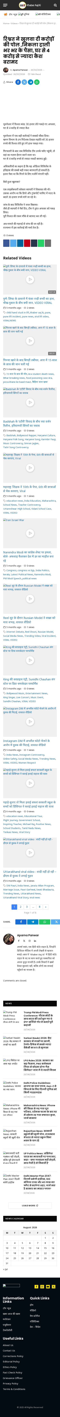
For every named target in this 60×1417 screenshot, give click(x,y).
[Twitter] (13, 243)
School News (10, 504)
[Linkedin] (20, 243)
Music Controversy (13, 443)
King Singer (9, 697)
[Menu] (5, 5)
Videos (14, 23)
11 (14, 1248)
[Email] (48, 243)
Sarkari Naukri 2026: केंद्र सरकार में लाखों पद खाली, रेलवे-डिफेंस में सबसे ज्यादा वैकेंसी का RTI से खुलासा (37, 1042)
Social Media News (13, 635)
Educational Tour (33, 816)
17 (7, 1253)
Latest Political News (22, 574)
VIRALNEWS (9, 320)
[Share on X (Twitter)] (24, 82)
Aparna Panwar (20, 70)
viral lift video (42, 316)
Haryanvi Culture (46, 435)
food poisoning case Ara (39, 377)
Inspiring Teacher (12, 824)
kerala (6, 574)
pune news (27, 316)
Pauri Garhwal (27, 889)
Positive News (43, 824)
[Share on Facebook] (18, 82)
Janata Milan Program (42, 885)
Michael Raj (29, 824)
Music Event (37, 697)
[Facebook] (6, 243)
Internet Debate (15, 631)
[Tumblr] (34, 243)
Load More (28, 1205)
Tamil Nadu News (31, 828)
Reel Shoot (30, 631)
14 (37, 1248)
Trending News (47, 758)
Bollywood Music (15, 693)
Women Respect (27, 762)
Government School (29, 820)
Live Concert (22, 697)
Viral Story (24, 832)
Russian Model (45, 631)
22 (45, 1253)
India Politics (42, 570)
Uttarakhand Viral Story (15, 897)
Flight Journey (10, 820)
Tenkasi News (10, 832)
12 (22, 1248)
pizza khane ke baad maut (17, 381)
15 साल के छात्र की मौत (16, 373)
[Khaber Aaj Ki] (30, 5)
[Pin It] (27, 243)
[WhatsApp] (41, 243)
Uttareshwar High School (16, 508)
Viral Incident (49, 635)
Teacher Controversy (29, 504)
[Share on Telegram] (30, 82)
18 (14, 1253)
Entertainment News (36, 693)
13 (30, 1248)
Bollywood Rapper (26, 435)
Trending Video (32, 635)
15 (45, 1248)
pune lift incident (12, 316)
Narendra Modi (42, 574)
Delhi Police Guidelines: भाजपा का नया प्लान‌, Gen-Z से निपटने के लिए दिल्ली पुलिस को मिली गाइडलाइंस (40, 1087)
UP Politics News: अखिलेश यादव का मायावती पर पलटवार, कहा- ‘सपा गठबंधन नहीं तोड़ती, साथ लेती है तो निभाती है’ (40, 1158)
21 (37, 1253)
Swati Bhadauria (45, 889)
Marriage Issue (11, 889)
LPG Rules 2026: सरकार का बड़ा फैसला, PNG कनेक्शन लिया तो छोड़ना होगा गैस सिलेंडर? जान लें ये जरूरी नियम (40, 1065)
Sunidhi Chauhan (11, 701)
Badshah (11, 435)
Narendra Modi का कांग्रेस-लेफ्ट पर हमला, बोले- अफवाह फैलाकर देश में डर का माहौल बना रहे (28, 556)
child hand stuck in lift (17, 312)
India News (12, 754)
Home (6, 23)
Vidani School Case (41, 508)
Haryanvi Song (32, 439)
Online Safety (10, 758)
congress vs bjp (26, 570)
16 (53, 1248)
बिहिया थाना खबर (40, 381)
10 (7, 1248)
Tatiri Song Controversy (16, 447)
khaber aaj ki (37, 312)
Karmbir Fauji (48, 439)
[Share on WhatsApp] (37, 82)
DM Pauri (11, 885)
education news (14, 500)
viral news (35, 897)
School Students (11, 828)
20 (30, 1253)
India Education (32, 500)
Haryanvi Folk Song (13, 439)
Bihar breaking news (14, 377)
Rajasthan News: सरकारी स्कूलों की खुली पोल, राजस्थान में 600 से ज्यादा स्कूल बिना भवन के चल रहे (39, 1135)
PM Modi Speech (12, 578)
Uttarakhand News (31, 893)
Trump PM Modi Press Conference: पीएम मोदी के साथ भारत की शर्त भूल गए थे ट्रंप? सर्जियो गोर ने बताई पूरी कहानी (38, 1019)
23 (53, 1253)
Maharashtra (49, 500)
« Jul (5, 1269)
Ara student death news (41, 373)
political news (29, 578)
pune (47, 312)
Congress (11, 570)
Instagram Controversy (31, 754)
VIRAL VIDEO (10, 512)
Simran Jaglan (31, 443)
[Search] (55, 5)
